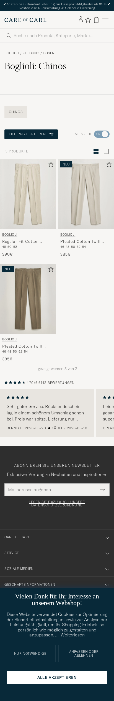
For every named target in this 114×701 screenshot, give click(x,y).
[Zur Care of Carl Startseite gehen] (25, 20)
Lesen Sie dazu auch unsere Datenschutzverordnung (57, 503)
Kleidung (31, 53)
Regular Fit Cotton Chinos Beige (20, 241)
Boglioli (11, 53)
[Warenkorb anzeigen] (96, 19)
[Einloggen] (81, 19)
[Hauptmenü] (105, 19)
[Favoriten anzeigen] (88, 20)
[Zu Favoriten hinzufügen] (50, 165)
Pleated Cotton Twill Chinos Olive (22, 346)
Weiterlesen (73, 634)
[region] (57, 413)
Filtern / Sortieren (27, 134)
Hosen (49, 53)
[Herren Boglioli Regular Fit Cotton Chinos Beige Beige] (28, 194)
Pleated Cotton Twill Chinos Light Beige (80, 241)
